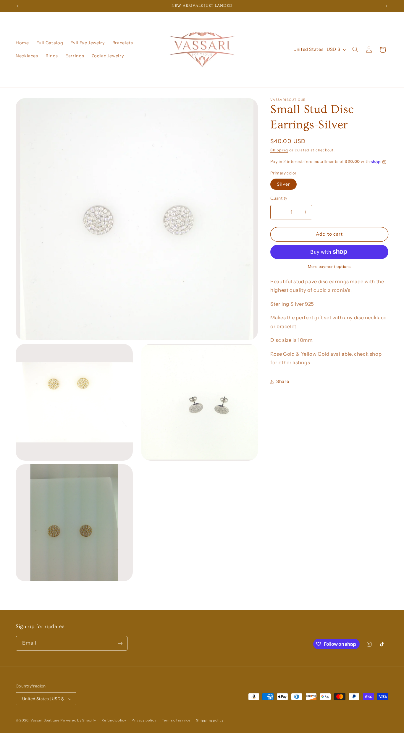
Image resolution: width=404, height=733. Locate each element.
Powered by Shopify (78, 720)
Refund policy (113, 720)
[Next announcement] (386, 6)
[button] (355, 49)
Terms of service (176, 720)
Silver (283, 184)
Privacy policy (144, 720)
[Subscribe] (120, 643)
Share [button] (282, 381)
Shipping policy (210, 720)
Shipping (279, 150)
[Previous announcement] (17, 6)
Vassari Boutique (45, 720)
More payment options (329, 266)
